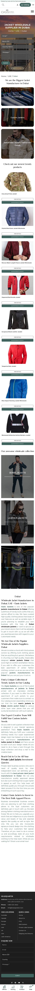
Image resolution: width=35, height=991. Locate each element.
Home (11, 31)
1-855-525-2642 (13, 904)
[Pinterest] (15, 983)
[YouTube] (19, 983)
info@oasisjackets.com (15, 908)
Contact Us (22, 930)
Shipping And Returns (26, 933)
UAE (17, 31)
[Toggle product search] (3, 5)
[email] (33, 5)
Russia (3, 924)
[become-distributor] (17, 5)
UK (2, 930)
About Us (22, 918)
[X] (23, 983)
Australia (4, 915)
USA (2, 933)
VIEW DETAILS (17, 199)
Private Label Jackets (26, 927)
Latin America (5, 936)
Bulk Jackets (23, 924)
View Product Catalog (18, 202)
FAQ (20, 921)
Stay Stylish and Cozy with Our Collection (11, 1)
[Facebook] (11, 983)
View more (17, 476)
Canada (3, 918)
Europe (3, 921)
